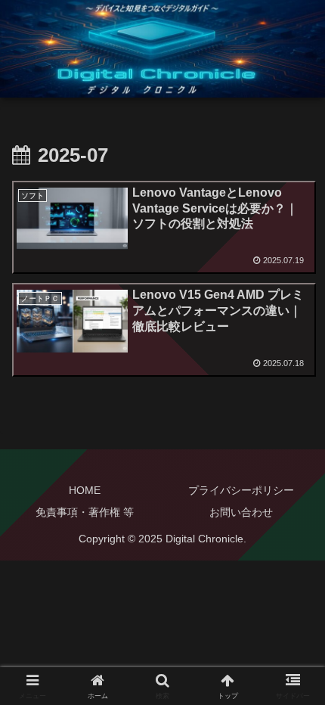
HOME (85, 490)
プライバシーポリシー (241, 490)
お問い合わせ (241, 512)
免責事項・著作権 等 (85, 512)
